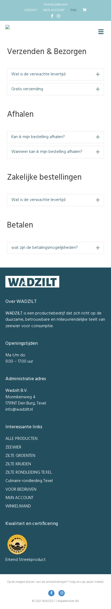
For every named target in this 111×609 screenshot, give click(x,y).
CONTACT (31, 10)
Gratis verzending (27, 89)
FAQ (74, 10)
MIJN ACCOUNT (53, 10)
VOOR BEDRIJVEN (20, 489)
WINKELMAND (18, 506)
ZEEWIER (13, 447)
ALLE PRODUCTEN (21, 438)
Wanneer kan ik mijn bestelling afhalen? (46, 152)
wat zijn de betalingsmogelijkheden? (44, 248)
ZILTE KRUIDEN (18, 464)
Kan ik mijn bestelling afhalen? (38, 137)
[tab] (55, 74)
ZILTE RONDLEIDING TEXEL (28, 472)
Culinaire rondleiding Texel (29, 480)
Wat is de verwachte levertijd (38, 74)
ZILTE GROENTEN (20, 455)
